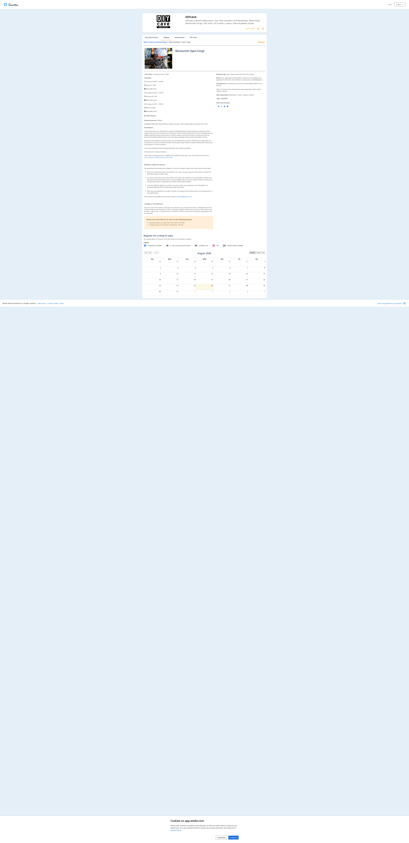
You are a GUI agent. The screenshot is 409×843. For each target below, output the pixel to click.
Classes (166, 37)
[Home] (10, 4)
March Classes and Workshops (155, 42)
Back (262, 42)
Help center (42, 303)
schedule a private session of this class (160, 157)
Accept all (233, 837)
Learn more (250, 28)
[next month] (150, 252)
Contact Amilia (53, 303)
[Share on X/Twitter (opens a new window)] (221, 106)
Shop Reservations (151, 37)
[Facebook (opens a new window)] (258, 28)
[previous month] (146, 252)
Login (390, 4)
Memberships (179, 37)
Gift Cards (193, 37)
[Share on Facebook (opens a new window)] (218, 106)
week (258, 253)
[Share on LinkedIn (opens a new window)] (224, 106)
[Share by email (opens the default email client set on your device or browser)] (227, 106)
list (263, 253)
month (252, 253)
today (156, 253)
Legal (61, 303)
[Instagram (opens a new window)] (263, 28)
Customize (221, 837)
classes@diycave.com (185, 197)
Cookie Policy (175, 830)
